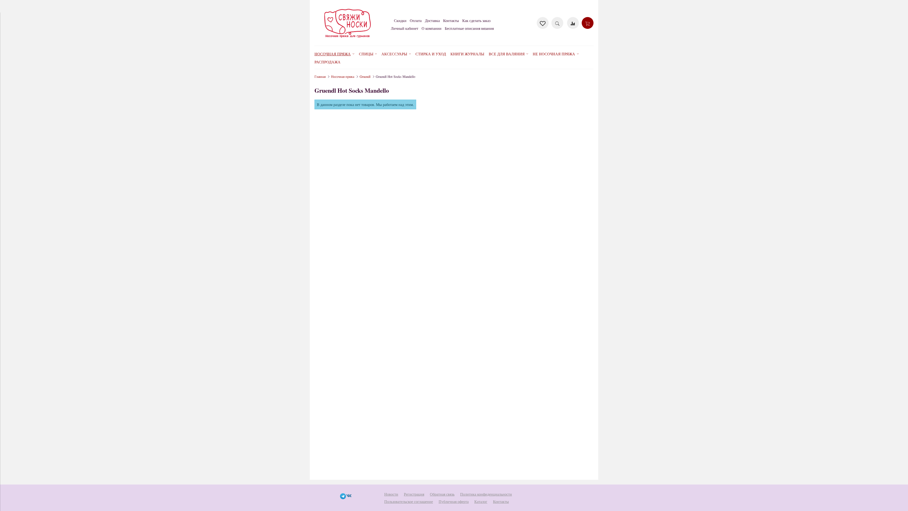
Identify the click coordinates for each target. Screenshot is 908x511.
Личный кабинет (404, 28)
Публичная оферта (454, 501)
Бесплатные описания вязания (469, 28)
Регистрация (414, 494)
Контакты (451, 20)
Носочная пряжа (342, 76)
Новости (391, 494)
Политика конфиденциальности (486, 494)
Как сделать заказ (476, 20)
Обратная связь (442, 494)
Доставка (432, 20)
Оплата (416, 20)
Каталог (480, 501)
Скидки (400, 20)
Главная (320, 76)
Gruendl (365, 76)
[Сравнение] (573, 23)
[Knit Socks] (347, 38)
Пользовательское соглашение (408, 501)
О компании (431, 28)
